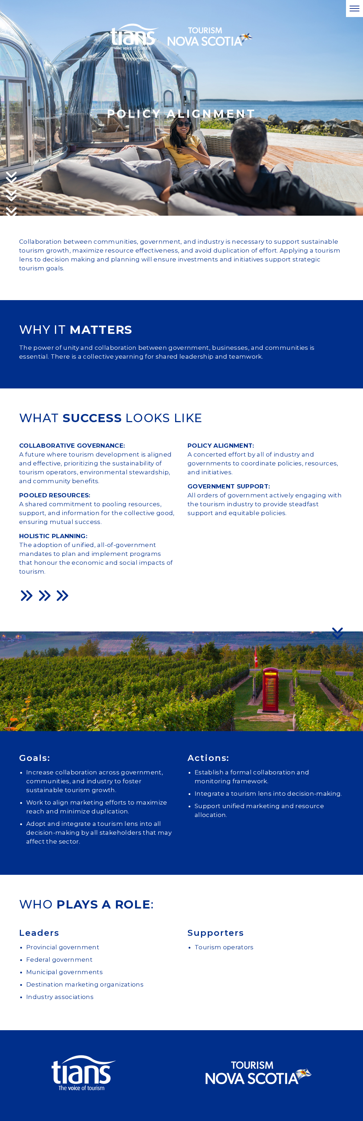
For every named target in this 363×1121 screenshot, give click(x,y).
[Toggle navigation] (354, 8)
